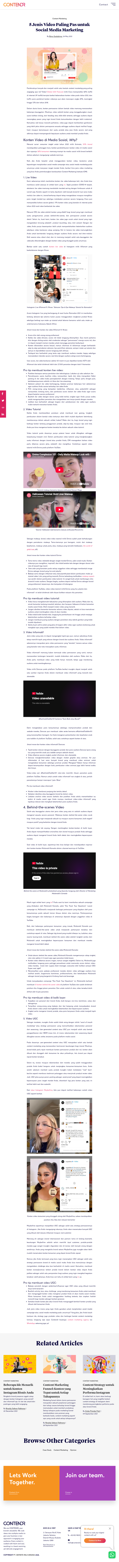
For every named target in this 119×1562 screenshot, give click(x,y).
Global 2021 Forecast (55, 92)
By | (14, 1410)
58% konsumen (43, 151)
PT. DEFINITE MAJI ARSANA (24, 1555)
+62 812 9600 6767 (77, 1535)
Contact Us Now (95, 1540)
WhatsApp (31, 1323)
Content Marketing (59, 19)
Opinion (73, 1450)
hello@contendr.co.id (76, 1543)
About (42, 4)
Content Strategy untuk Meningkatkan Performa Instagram (98, 1389)
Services (53, 4)
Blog (96, 4)
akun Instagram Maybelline (42, 1090)
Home (33, 4)
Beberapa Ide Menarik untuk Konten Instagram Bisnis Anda (18, 1389)
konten (56, 247)
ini (65, 185)
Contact (103, 4)
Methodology (67, 4)
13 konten (47, 985)
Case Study (84, 4)
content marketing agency (78, 1320)
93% (87, 144)
